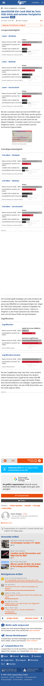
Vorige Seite (4, 460)
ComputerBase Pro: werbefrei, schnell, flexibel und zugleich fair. (23, 530)
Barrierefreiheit (18, 679)
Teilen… (23, 501)
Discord (16, 656)
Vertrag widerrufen (30, 677)
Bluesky (26, 656)
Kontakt (12, 677)
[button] (42, 3)
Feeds (6, 656)
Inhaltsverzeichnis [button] (14, 25)
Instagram (22, 660)
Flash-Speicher (16, 506)
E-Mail (25, 514)
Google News (9, 660)
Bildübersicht (7, 523)
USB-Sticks (6, 508)
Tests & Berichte (10, 8)
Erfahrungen (32, 460)
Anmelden (35, 3)
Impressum (4, 677)
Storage (22, 8)
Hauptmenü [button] (3, 2)
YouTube (12, 664)
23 (13, 558)
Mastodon (34, 660)
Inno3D (28, 506)
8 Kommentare (23, 496)
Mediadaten (19, 677)
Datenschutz (28, 679)
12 (13, 569)
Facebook (37, 656)
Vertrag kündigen (6, 679)
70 (13, 545)
